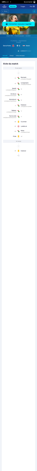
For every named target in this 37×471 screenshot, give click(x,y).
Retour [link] (6, 11)
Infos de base (20, 55)
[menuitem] (13, 6)
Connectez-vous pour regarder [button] (20, 24)
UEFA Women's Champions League (4, 6)
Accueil (5, 55)
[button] (32, 6)
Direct (12, 55)
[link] (13, 6)
